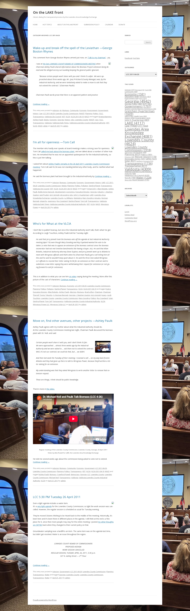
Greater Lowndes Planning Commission (140, 109)
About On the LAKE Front (67, 25)
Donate (122, 25)
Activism (55, 110)
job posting (64, 195)
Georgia (61, 120)
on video (72, 276)
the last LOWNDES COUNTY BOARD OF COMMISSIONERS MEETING (69, 64)
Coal (148, 90)
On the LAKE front (48, 12)
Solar (111, 298)
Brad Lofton (89, 292)
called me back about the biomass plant (57, 151)
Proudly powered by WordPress (44, 600)
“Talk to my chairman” (97, 57)
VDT (63, 116)
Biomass (65, 110)
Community (74, 110)
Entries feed (129, 215)
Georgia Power (133, 104)
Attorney (73, 292)
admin (65, 126)
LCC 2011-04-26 (49, 113)
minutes (97, 198)
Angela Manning (105, 116)
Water (47, 575)
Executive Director (82, 192)
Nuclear (141, 152)
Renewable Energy (135, 159)
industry (100, 192)
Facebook (128, 58)
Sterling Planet (94, 185)
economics (70, 192)
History (36, 113)
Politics (95, 113)
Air (61, 110)
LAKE (103, 182)
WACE (86, 116)
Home (35, 25)
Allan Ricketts (102, 189)
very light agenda (44, 506)
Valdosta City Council (53, 116)
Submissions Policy (91, 25)
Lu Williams (68, 198)
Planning (88, 113)
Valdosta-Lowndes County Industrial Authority (87, 123)
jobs (72, 120)
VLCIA (68, 116)
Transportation (136, 166)
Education (132, 96)
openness (52, 201)
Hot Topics (47, 25)
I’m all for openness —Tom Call (54, 142)
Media (64, 185)
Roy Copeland (62, 201)
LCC (88, 474)
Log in (127, 211)
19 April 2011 (92, 189)
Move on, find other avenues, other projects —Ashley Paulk (72, 321)
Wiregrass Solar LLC (58, 304)
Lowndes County (81, 120)
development (60, 192)
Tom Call (84, 201)
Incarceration (142, 118)
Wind (128, 180)
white (45, 126)
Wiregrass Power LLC (41, 304)
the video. (51, 389)
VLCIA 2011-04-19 (77, 116)
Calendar (109, 25)
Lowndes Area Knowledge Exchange (138, 133)
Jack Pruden (44, 195)
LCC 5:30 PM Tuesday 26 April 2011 (57, 497)
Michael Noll (54, 477)
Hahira (129, 116)
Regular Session (146, 156)
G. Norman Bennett (60, 295)
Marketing (78, 198)
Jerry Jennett (54, 195)
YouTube (136, 58)
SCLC (101, 113)
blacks (46, 120)
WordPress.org (130, 221)
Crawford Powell (63, 474)
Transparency (38, 116)
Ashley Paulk (38, 120)
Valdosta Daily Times (60, 123)
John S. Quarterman (81, 195)
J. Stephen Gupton (83, 295)
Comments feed (131, 218)
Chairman (98, 292)
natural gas (130, 152)
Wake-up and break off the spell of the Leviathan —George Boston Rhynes (72, 49)
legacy (104, 295)
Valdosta (48, 123)
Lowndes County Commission (66, 113)
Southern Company (144, 161)
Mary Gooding (88, 198)
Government (103, 110)
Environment (92, 110)
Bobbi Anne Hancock (46, 192)
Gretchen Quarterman (140, 112)
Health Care (140, 116)
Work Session (140, 180)
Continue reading (41, 104)
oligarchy (43, 201)
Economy (83, 110)
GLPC (147, 104)
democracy (75, 474)
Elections (145, 96)
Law (40, 113)
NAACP (82, 113)
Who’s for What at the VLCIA (52, 223)
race (96, 120)
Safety (151, 158)
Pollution (84, 185)
